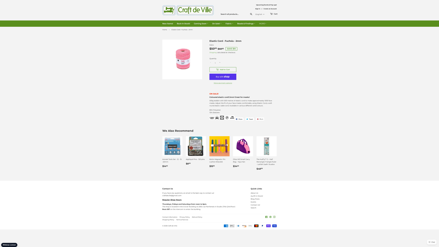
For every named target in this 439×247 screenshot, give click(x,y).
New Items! (167, 24)
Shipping (213, 52)
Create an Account (270, 9)
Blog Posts (255, 199)
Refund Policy (197, 217)
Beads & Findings (245, 24)
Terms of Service (182, 220)
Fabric (229, 24)
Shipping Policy (168, 220)
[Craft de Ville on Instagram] (274, 217)
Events (253, 202)
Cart (275, 14)
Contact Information (169, 217)
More (262, 24)
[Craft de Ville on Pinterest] (270, 217)
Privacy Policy (185, 217)
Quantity (212, 59)
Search (253, 208)
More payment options (223, 83)
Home (164, 30)
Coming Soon (200, 24)
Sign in (257, 9)
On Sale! (216, 24)
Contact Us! (255, 205)
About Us (254, 193)
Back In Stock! (183, 24)
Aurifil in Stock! (257, 196)
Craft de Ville (172, 226)
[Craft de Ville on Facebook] (266, 217)
